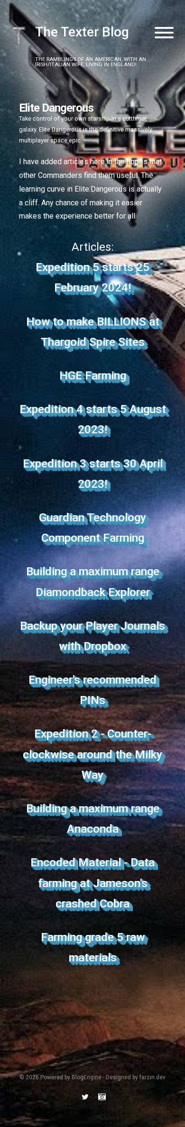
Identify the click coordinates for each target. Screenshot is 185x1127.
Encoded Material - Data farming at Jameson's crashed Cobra (92, 883)
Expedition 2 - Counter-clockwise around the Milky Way (92, 754)
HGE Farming (92, 375)
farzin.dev (152, 1077)
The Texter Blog (82, 32)
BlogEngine (87, 1077)
